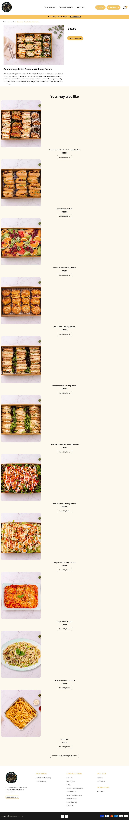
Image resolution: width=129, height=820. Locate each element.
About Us (100, 778)
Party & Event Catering (43, 778)
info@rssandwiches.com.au (15, 790)
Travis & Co (101, 791)
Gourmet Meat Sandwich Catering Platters (64, 150)
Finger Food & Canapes (74, 795)
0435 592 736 (10, 792)
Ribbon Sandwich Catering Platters (64, 386)
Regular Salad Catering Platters (64, 504)
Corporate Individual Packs (75, 788)
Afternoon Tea (71, 791)
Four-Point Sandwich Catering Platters (64, 445)
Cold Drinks (70, 805)
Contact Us (101, 781)
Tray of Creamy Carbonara (64, 680)
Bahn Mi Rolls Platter (64, 209)
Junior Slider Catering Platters (64, 327)
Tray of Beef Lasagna (64, 622)
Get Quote (100, 7)
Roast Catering (41, 781)
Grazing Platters (72, 798)
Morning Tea (71, 781)
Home (5, 22)
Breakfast (70, 778)
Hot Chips (64, 739)
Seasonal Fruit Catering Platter (64, 268)
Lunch (12, 22)
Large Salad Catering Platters (64, 563)
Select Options (64, 157)
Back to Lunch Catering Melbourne (64, 756)
